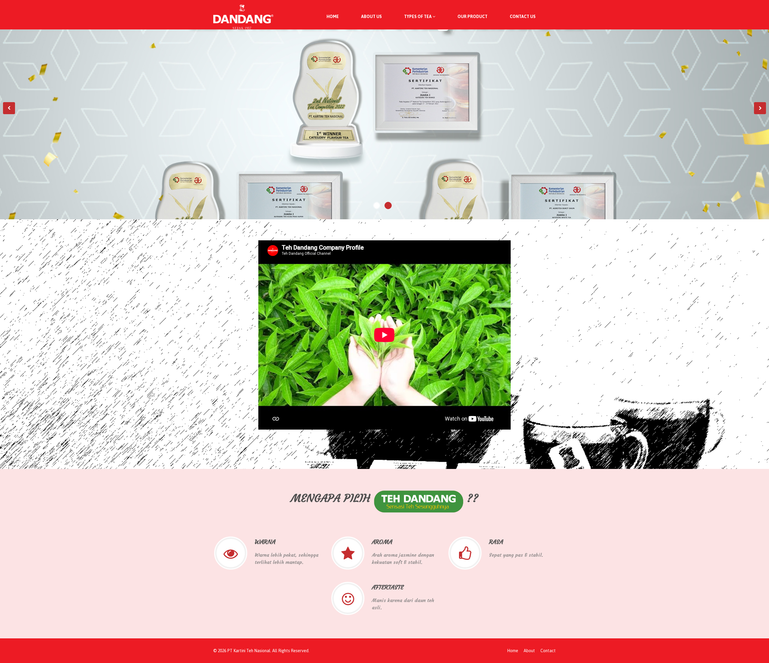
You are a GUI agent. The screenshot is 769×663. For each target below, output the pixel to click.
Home (512, 650)
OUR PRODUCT (472, 16)
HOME (333, 16)
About (529, 650)
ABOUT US (371, 16)
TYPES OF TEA (418, 16)
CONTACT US (523, 16)
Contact (548, 650)
